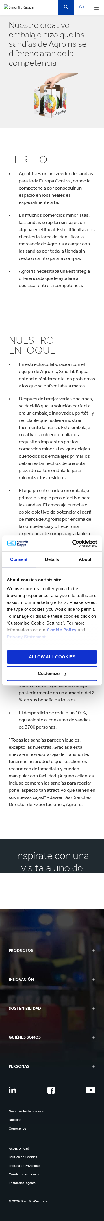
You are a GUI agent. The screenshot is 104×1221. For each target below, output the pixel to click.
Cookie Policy (62, 629)
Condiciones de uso (24, 1174)
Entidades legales (22, 1183)
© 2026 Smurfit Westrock (28, 1201)
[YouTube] (90, 1090)
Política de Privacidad (25, 1166)
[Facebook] (51, 1090)
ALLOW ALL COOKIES (52, 656)
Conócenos (17, 1128)
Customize (49, 673)
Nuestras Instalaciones (26, 1111)
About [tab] (85, 559)
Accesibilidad (19, 1148)
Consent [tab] (18, 559)
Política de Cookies (23, 1157)
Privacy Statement (26, 636)
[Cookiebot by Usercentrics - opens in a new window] (73, 543)
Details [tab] (52, 559)
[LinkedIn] (12, 1090)
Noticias (15, 1120)
